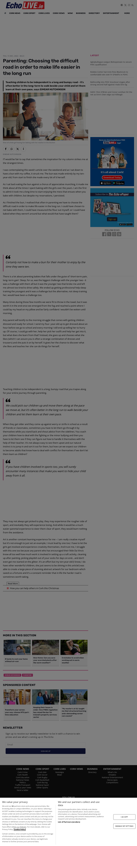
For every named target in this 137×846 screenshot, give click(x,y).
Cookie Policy (19, 829)
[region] (68, 822)
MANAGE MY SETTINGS (124, 826)
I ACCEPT (124, 817)
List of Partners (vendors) (69, 822)
